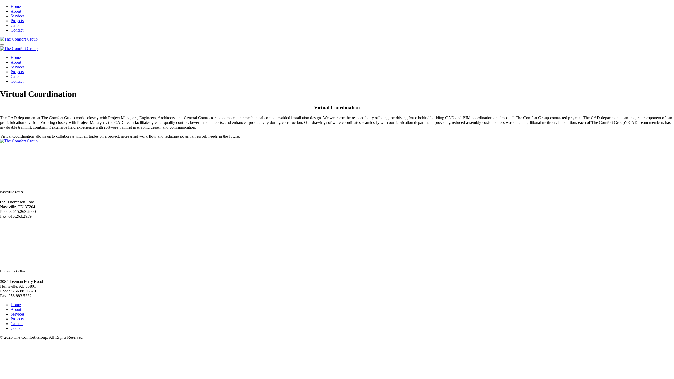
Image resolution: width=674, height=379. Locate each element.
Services (17, 16)
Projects (17, 20)
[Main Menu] (2, 45)
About (16, 11)
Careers (17, 25)
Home (16, 6)
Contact (17, 30)
